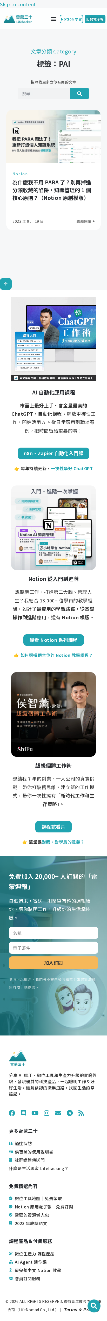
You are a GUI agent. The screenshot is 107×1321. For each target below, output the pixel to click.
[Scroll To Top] (6, 284)
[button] (53, 19)
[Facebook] (12, 1113)
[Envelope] (58, 1113)
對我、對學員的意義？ (63, 842)
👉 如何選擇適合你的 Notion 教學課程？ (53, 655)
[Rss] (81, 1113)
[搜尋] (79, 93)
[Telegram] (70, 1113)
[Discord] (24, 1113)
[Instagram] (47, 1113)
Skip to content (18, 4)
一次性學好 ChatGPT (72, 468)
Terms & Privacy (81, 1309)
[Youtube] (35, 1113)
